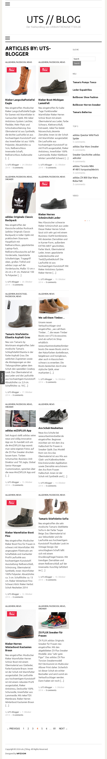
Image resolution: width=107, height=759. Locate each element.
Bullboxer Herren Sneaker (87, 105)
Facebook (21, 62)
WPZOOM (21, 753)
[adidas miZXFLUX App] (20, 418)
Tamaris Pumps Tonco (84, 82)
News (29, 62)
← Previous (13, 728)
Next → (63, 728)
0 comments (18, 168)
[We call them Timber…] (53, 305)
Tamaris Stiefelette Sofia (53, 518)
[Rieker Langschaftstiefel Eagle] (20, 80)
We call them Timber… (51, 317)
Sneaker (9, 179)
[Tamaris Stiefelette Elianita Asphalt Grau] (20, 315)
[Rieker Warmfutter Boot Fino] (20, 513)
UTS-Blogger (13, 165)
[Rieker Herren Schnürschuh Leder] (53, 195)
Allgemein (10, 62)
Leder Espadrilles (82, 90)
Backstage (21, 294)
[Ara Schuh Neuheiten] (53, 415)
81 (54, 728)
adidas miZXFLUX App (18, 430)
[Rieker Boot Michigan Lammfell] (53, 80)
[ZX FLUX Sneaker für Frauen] (53, 620)
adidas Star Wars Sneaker (86, 146)
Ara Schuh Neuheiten (50, 428)
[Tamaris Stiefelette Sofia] (53, 506)
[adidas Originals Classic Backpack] (20, 197)
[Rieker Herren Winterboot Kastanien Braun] (20, 624)
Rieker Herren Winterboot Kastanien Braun (18, 647)
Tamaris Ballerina (82, 112)
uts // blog (53, 19)
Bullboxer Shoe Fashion (85, 97)
